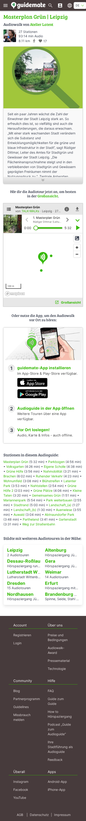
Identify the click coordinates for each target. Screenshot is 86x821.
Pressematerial (59, 661)
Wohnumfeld (12, 481)
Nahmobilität (52, 471)
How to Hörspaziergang (60, 714)
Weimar (53, 572)
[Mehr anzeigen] (43, 180)
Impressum (62, 815)
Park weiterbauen (59, 500)
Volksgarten (15, 466)
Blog (16, 691)
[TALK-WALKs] (9, 35)
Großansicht (47, 195)
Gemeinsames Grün (46, 495)
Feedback (55, 760)
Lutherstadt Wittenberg (32, 572)
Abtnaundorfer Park (59, 514)
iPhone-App (56, 790)
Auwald (19, 514)
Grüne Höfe (14, 471)
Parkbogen (56, 462)
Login (17, 643)
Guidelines (21, 707)
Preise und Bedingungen (58, 637)
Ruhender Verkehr (49, 476)
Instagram (20, 782)
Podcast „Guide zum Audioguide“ (59, 729)
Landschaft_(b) (25, 510)
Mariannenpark (14, 500)
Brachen (9, 476)
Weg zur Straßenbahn (38, 524)
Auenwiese (64, 510)
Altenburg (55, 550)
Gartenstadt (68, 519)
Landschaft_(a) (60, 505)
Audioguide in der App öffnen (45, 408)
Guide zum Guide (56, 701)
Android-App (57, 782)
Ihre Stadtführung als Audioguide (60, 747)
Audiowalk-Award (56, 650)
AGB (20, 815)
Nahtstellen (39, 486)
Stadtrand (21, 505)
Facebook (20, 790)
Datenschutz (39, 815)
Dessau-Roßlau (23, 561)
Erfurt (51, 583)
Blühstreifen (51, 481)
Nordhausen (20, 594)
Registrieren (22, 635)
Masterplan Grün (15, 462)
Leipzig (14, 550)
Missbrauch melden (22, 717)
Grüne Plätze (43, 490)
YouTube (19, 798)
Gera (50, 561)
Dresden (16, 583)
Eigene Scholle (55, 466)
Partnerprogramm (26, 699)
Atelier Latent (41, 24)
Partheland (31, 519)
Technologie (57, 669)
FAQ (51, 691)
